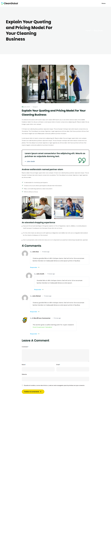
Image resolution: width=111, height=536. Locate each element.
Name (24, 364)
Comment (25, 347)
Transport (35, 107)
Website (24, 374)
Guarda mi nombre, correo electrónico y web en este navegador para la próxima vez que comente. (54, 385)
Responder (33, 267)
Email (58, 364)
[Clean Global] (9, 3)
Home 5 (89, 30)
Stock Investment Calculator (42, 327)
